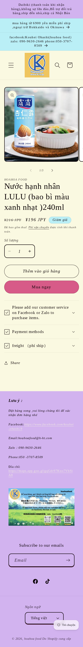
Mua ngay (41, 287)
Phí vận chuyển (39, 227)
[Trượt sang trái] (30, 170)
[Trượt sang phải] (52, 170)
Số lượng (11, 240)
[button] (11, 65)
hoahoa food (33, 638)
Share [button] (15, 363)
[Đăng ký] (68, 560)
